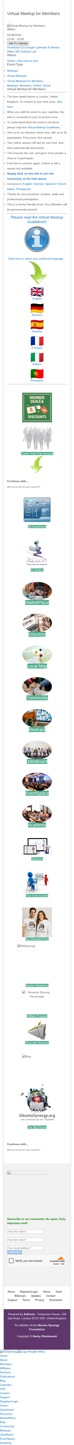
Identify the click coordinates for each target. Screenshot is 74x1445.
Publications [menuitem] (7, 1376)
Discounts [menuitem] (6, 1413)
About (46, 1291)
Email (10, 1243)
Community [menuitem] (7, 1426)
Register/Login (29, 1291)
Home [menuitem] (3, 1355)
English (27, 183)
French (61, 183)
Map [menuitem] (3, 1422)
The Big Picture (37, 1127)
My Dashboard (37, 526)
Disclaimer (55, 1300)
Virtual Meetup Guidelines (43, 127)
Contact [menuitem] (5, 1393)
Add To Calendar (18, 43)
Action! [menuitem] (4, 1405)
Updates (36, 1295)
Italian (11, 189)
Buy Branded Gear (37, 939)
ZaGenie (29, 1314)
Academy (37, 824)
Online (37, 85)
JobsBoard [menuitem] (6, 1434)
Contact (50, 1295)
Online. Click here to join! (22, 60)
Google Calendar (36, 47)
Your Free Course (37, 895)
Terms (26, 1300)
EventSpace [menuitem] (7, 1438)
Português (37, 380)
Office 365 (13, 51)
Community (37, 697)
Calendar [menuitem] (5, 1384)
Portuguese (23, 189)
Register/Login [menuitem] (9, 1401)
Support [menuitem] (5, 1397)
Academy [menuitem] (6, 1442)
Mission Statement (37, 985)
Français (37, 347)
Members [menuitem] (6, 1364)
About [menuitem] (3, 1359)
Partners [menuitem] (5, 1372)
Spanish (50, 183)
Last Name (14, 1235)
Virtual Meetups (17, 75)
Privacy (39, 1300)
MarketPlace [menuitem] (8, 1418)
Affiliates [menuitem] (5, 1368)
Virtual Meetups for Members (25, 81)
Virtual (47, 85)
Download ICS (16, 47)
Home (11, 1291)
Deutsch (37, 314)
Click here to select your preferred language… (37, 258)
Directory (37, 634)
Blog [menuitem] (3, 1380)
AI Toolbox (37, 570)
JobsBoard (37, 761)
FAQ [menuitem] (3, 1389)
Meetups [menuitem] (5, 1430)
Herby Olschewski (45, 1336)
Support (12, 1300)
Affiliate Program (37, 1016)
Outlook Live (28, 51)
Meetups (12, 70)
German (39, 183)
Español (37, 331)
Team (58, 1291)
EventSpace (37, 793)
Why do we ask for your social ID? (23, 487)
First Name (14, 1227)
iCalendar (54, 47)
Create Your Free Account (37, 453)
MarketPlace (37, 602)
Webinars (37, 858)
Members (25, 85)
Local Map (37, 666)
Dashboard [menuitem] (7, 1409)
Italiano (37, 364)
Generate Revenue (37, 1042)
